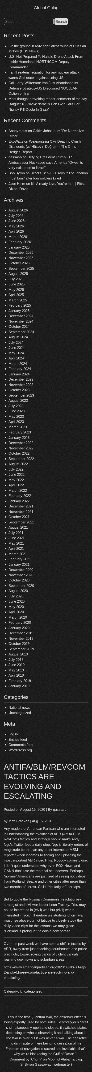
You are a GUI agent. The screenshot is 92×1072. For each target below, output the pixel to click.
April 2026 (16, 231)
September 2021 (21, 522)
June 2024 (16, 348)
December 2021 (20, 506)
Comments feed (20, 745)
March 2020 (17, 617)
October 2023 (18, 390)
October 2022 (18, 453)
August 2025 (18, 274)
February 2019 (19, 681)
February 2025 (19, 305)
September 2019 (21, 649)
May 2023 (16, 416)
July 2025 (15, 279)
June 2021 (16, 538)
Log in (13, 734)
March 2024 (17, 364)
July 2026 (15, 216)
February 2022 (19, 496)
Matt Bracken (18, 821)
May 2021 (16, 543)
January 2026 (18, 247)
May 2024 (16, 353)
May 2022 (16, 480)
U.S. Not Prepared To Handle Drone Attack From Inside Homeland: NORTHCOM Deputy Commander (45, 62)
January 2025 (18, 311)
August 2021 (18, 527)
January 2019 (18, 686)
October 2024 (18, 326)
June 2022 (16, 474)
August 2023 (18, 400)
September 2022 (21, 459)
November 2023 (20, 385)
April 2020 (16, 612)
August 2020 (18, 591)
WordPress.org (20, 750)
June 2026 (16, 221)
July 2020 (15, 596)
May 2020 (16, 607)
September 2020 (21, 586)
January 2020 (18, 628)
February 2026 (19, 242)
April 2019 (16, 675)
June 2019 (16, 665)
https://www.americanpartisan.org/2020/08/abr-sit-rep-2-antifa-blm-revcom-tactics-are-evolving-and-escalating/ (45, 972)
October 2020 (18, 580)
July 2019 (15, 660)
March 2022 (17, 490)
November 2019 (20, 638)
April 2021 (16, 548)
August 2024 (18, 337)
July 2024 (15, 342)
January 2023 (18, 438)
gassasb (59, 809)
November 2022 (20, 448)
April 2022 (16, 485)
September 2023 (21, 395)
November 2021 (20, 512)
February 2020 (19, 622)
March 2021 (17, 554)
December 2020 (20, 570)
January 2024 (18, 374)
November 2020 (20, 575)
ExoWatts (15, 141)
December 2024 (20, 316)
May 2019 (16, 670)
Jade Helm (16, 184)
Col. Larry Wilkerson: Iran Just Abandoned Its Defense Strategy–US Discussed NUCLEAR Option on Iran (43, 88)
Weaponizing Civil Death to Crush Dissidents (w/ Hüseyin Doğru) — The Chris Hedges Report (44, 146)
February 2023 (19, 432)
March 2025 (17, 300)
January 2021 (18, 564)
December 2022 (20, 443)
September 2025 (21, 268)
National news (19, 707)
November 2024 (20, 321)
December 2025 (20, 252)
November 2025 (20, 258)
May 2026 (16, 226)
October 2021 (18, 517)
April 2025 (16, 295)
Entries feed (17, 739)
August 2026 (18, 210)
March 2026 (17, 237)
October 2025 (18, 263)
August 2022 (18, 464)
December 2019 (20, 633)
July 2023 (15, 406)
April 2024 (16, 358)
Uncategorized (19, 713)
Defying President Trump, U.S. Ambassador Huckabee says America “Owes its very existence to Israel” (45, 162)
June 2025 (16, 284)
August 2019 (18, 654)
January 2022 (18, 501)
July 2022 (15, 469)
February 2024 (19, 369)
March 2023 (17, 427)
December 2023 (20, 379)
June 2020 (16, 601)
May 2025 (16, 290)
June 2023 (16, 411)
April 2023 (16, 422)
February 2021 (19, 559)
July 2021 (15, 533)
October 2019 (18, 644)
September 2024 (21, 332)
